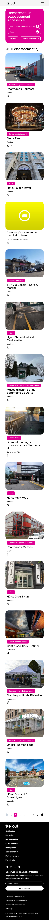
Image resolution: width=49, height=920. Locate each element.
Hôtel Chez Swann (18, 596)
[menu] (42, 3)
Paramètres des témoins (15, 905)
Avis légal (9, 909)
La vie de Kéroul (11, 843)
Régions (13, 38)
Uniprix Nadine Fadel (20, 744)
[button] (37, 814)
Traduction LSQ (11, 852)
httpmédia (18, 916)
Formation (9, 835)
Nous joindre (10, 848)
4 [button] (29, 815)
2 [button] (20, 815)
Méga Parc (14, 138)
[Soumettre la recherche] (37, 26)
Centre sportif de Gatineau (24, 646)
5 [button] (33, 815)
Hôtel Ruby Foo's (17, 497)
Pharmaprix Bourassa (21, 88)
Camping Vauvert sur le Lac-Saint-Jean (22, 234)
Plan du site (10, 860)
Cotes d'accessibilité (30, 38)
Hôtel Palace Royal (19, 187)
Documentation (11, 839)
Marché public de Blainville (24, 695)
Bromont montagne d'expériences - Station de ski (24, 445)
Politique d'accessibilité (14, 896)
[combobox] (24, 26)
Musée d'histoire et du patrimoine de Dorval (21, 391)
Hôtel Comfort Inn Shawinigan (18, 796)
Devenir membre (12, 856)
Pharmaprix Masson (20, 547)
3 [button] (24, 815)
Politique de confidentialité (16, 900)
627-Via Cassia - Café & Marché (22, 286)
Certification (10, 831)
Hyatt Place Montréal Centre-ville (20, 339)
